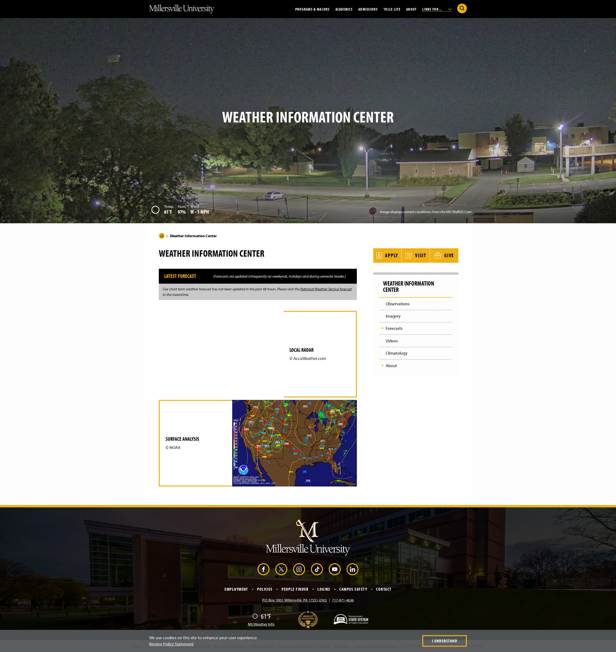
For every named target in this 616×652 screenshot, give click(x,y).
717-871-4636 (343, 600)
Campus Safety (353, 589)
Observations (398, 304)
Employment (236, 589)
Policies (265, 589)
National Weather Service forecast (326, 289)
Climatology (396, 353)
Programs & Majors (312, 8)
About (411, 8)
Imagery (393, 316)
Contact (383, 589)
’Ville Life (391, 8)
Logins (323, 589)
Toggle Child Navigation (382, 328)
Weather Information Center (408, 286)
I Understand (444, 641)
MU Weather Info (261, 624)
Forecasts (394, 328)
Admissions (368, 8)
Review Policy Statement (171, 644)
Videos (392, 341)
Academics (344, 8)
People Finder (295, 589)
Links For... (432, 8)
